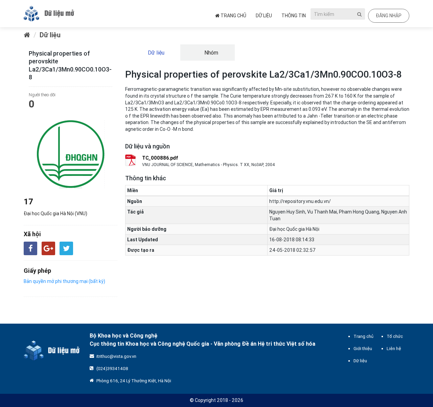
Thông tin (293, 16)
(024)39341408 (112, 368)
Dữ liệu (264, 16)
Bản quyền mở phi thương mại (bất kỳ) (64, 281)
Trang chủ (233, 16)
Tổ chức (395, 336)
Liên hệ (394, 348)
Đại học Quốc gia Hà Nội (294, 229)
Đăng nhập (389, 16)
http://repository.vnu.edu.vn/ (300, 201)
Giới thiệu (363, 348)
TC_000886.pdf (160, 158)
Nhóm (210, 52)
